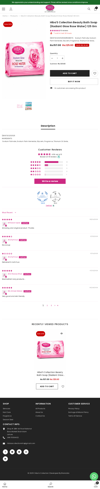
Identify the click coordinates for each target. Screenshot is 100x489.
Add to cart (70, 73)
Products (14, 16)
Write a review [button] (50, 181)
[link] (51, 484)
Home (5, 16)
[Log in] (11, 9)
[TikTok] (19, 451)
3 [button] (51, 305)
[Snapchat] (26, 451)
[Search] (89, 9)
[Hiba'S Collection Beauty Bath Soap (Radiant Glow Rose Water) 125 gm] (50, 350)
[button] (55, 30)
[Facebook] (5, 451)
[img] (7, 219)
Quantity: (54, 53)
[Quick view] (61, 333)
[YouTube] (5, 458)
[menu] (3, 9)
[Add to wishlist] (95, 73)
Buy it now (74, 81)
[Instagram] (12, 451)
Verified (49, 206)
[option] (50, 2)
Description (48, 125)
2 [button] (47, 305)
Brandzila (65, 473)
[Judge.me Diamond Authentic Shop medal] (42, 196)
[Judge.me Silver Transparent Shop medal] (55, 196)
